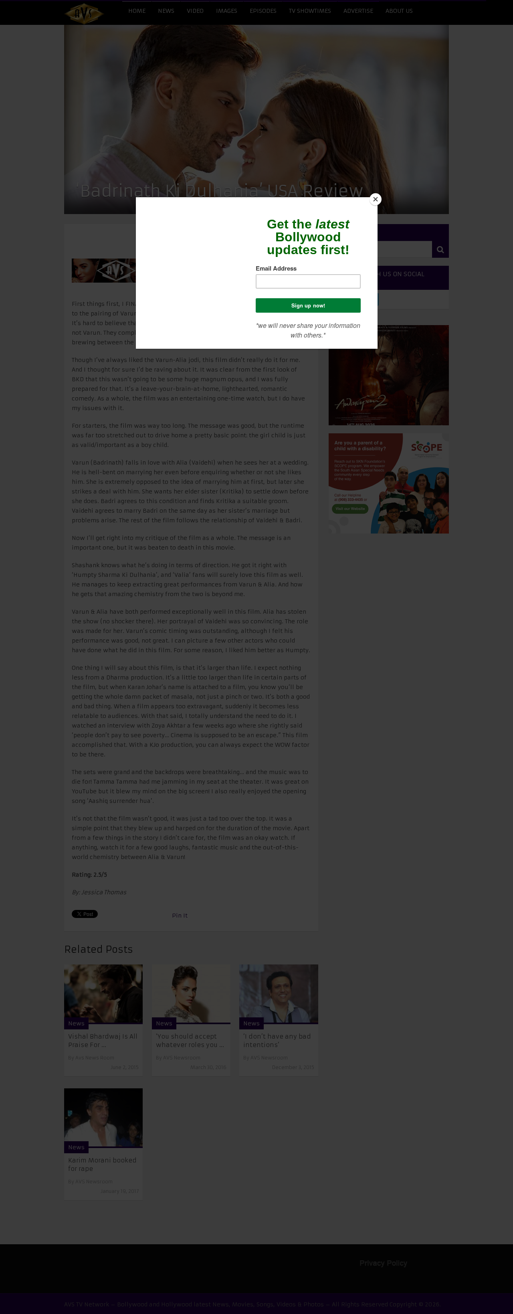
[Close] (376, 199)
